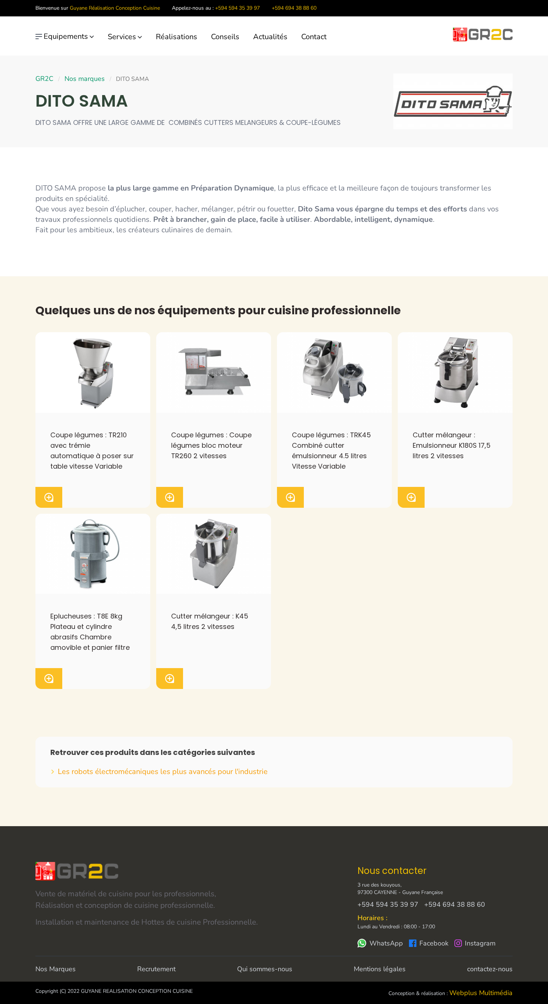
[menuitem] (182, 37)
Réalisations (176, 37)
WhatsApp (386, 943)
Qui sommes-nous (264, 968)
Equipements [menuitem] (66, 36)
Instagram (480, 943)
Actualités (270, 37)
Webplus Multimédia (481, 992)
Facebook (433, 943)
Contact (314, 37)
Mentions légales (380, 968)
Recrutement (156, 968)
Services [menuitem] (122, 37)
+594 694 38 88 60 (294, 8)
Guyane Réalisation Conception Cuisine (115, 8)
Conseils (225, 37)
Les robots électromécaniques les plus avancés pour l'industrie (163, 772)
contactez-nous (490, 968)
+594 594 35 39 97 (237, 8)
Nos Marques (55, 968)
